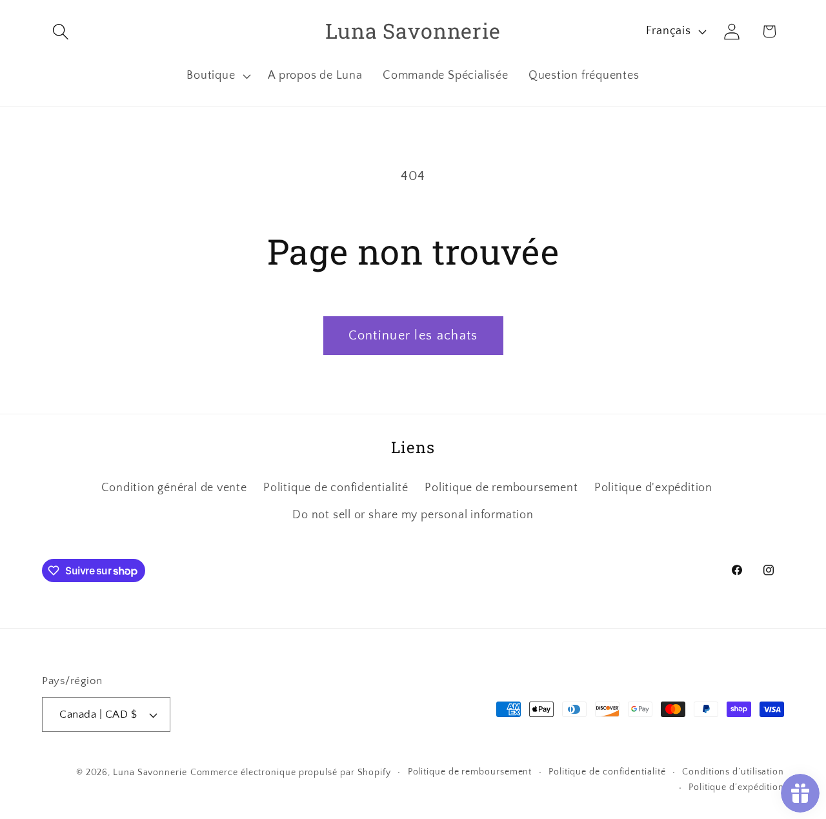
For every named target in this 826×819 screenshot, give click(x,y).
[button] (60, 31)
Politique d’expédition (736, 787)
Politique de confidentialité (335, 487)
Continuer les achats (413, 336)
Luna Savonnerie (150, 772)
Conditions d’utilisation (733, 772)
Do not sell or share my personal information (412, 515)
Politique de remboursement (501, 487)
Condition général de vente (174, 487)
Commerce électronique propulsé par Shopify (290, 772)
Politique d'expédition (653, 487)
